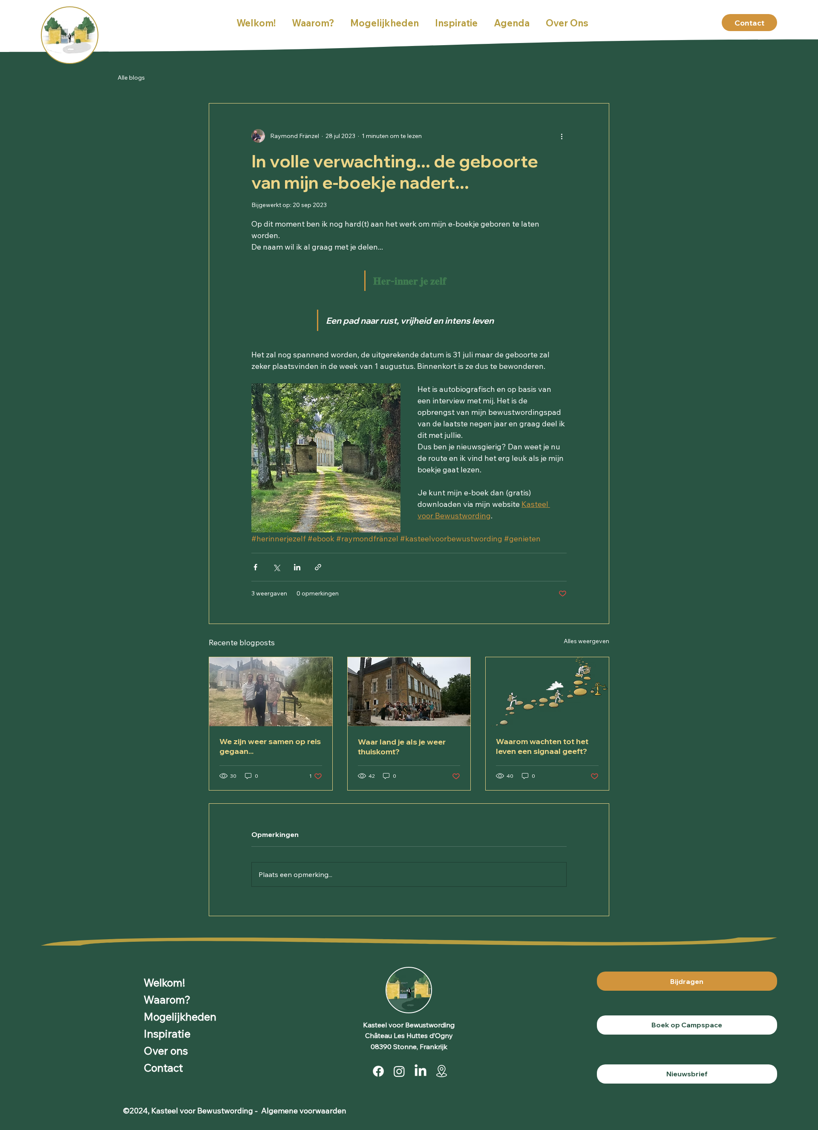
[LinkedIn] (420, 1071)
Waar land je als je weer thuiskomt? (402, 746)
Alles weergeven (586, 641)
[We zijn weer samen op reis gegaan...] (270, 691)
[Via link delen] (318, 567)
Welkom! (164, 982)
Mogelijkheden (180, 1016)
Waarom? (167, 999)
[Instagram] (399, 1071)
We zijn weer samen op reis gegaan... (270, 746)
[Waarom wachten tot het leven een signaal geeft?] (547, 691)
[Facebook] (378, 1071)
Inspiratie (167, 1033)
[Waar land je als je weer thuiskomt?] (409, 691)
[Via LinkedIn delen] (297, 567)
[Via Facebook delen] (255, 567)
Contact (163, 1067)
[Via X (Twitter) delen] (276, 567)
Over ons (166, 1050)
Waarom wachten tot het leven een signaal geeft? (542, 746)
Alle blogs (131, 77)
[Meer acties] (561, 136)
